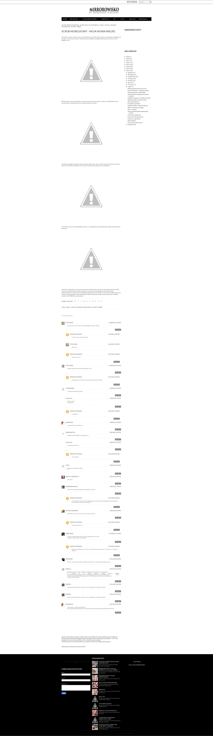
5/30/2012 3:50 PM (114, 344)
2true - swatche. (132, 109)
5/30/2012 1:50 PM (115, 422)
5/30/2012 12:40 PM (115, 322)
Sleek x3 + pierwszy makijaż (136, 107)
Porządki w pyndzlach (134, 103)
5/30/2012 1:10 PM (115, 398)
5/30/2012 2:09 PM (115, 432)
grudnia (130, 72)
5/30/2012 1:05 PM (115, 388)
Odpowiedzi (70, 331)
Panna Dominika (76, 334)
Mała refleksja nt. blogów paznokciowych (107, 676)
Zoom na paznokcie (133, 101)
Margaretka (70, 432)
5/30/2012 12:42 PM (115, 365)
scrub (73, 26)
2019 (127, 56)
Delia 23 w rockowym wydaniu (108, 682)
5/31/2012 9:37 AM (115, 569)
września (130, 78)
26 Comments (94, 25)
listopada (130, 74)
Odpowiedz (118, 329)
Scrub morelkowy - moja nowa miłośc (138, 90)
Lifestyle (105, 19)
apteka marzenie (72, 510)
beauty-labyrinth (72, 476)
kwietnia (130, 124)
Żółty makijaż (131, 120)
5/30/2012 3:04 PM (115, 465)
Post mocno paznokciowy (135, 122)
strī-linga (69, 322)
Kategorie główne (90, 19)
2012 (127, 70)
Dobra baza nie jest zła (134, 115)
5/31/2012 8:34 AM (114, 354)
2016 (127, 62)
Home (65, 19)
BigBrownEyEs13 (72, 486)
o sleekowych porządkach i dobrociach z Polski (107, 718)
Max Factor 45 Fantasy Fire (135, 117)
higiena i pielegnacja (84, 307)
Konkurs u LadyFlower (134, 119)
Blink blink (102, 689)
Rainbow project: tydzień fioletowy (138, 105)
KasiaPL (68, 584)
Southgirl (69, 365)
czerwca (130, 84)
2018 (127, 58)
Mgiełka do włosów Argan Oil (108, 710)
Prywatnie (74, 19)
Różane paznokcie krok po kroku (137, 88)
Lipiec (68, 465)
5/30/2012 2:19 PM (115, 442)
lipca (129, 82)
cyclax (107, 25)
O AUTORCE (137, 661)
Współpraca (143, 19)
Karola (68, 569)
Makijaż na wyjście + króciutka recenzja (139, 98)
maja (129, 86)
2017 (127, 60)
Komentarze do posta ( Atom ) (77, 646)
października (131, 76)
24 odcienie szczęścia (105, 703)
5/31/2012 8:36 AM (114, 498)
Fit (114, 19)
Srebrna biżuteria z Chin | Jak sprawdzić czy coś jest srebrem (108, 669)
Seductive (102, 696)
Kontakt (132, 19)
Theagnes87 (70, 388)
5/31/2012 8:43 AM (115, 559)
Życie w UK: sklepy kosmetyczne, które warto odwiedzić (108, 725)
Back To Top (124, 733)
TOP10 (122, 19)
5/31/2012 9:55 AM (115, 604)
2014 (127, 66)
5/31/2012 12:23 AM (115, 533)
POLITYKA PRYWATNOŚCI (137, 665)
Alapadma (69, 422)
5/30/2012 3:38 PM (114, 334)
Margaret (69, 559)
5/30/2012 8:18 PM (115, 510)
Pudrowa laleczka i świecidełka (136, 92)
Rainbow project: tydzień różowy (137, 100)
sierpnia (130, 80)
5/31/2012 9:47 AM (115, 584)
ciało (102, 25)
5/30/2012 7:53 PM (115, 486)
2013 (127, 68)
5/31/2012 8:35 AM (114, 454)
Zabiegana (69, 533)
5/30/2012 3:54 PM (115, 476)
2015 (127, 64)
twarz (78, 26)
